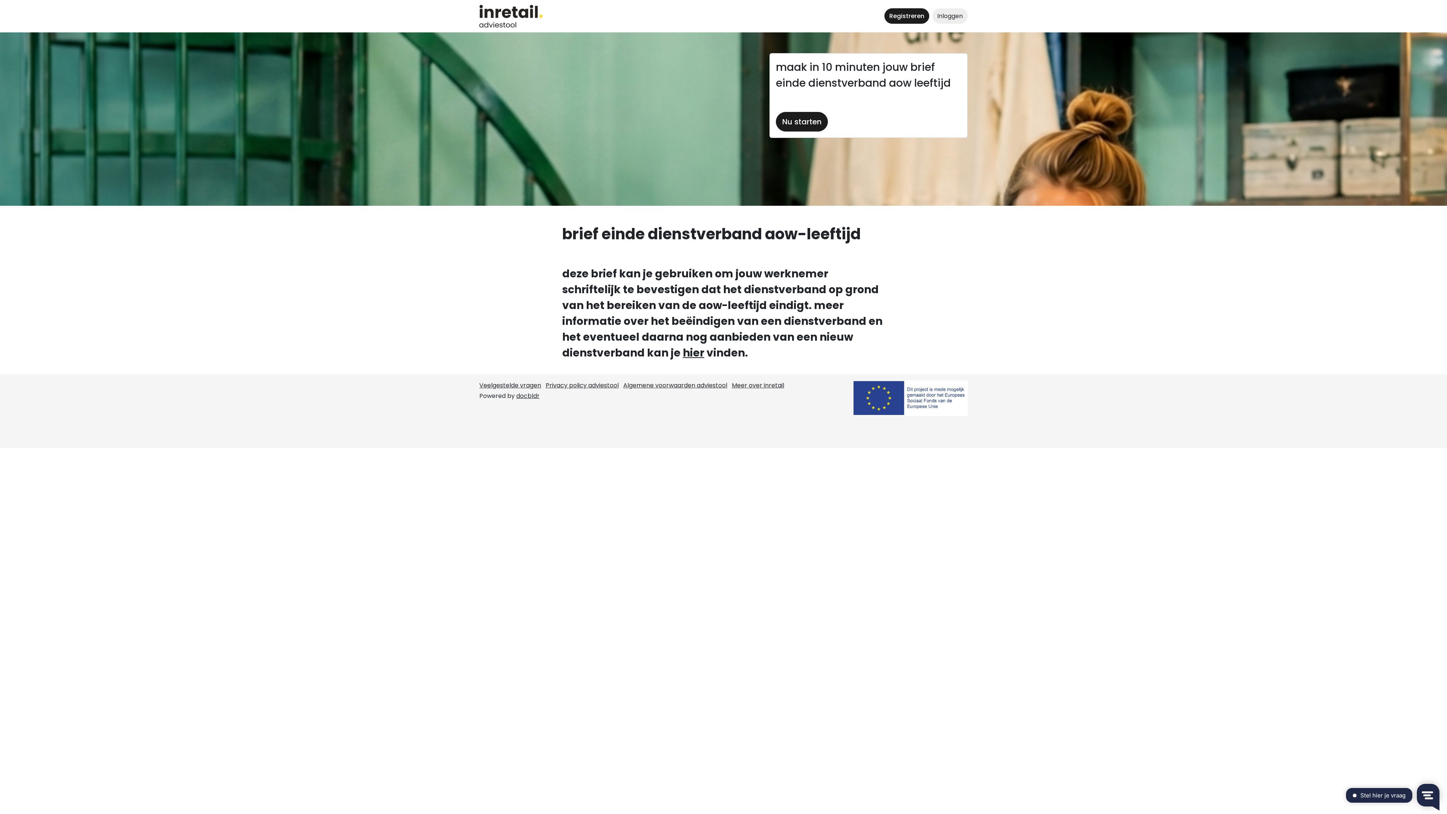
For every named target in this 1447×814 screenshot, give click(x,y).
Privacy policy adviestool (582, 385)
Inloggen (950, 16)
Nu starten (801, 121)
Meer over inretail (758, 385)
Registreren (906, 16)
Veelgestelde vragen (510, 385)
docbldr (528, 396)
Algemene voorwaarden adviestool (675, 385)
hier (693, 353)
